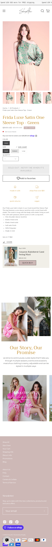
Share (9, 242)
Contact (6, 476)
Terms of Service (9, 483)
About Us (6, 469)
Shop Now (25, 404)
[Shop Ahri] (26, 11)
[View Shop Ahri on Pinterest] (17, 522)
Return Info (7, 455)
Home (5, 108)
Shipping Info (8, 452)
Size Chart (7, 445)
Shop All (6, 442)
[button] (42, 11)
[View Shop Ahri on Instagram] (5, 522)
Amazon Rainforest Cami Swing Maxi (31, 253)
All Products (14, 108)
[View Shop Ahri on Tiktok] (11, 522)
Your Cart (6, 449)
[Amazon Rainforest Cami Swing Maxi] (10, 256)
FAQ (4, 473)
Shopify (23, 535)
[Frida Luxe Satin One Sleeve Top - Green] (9, 98)
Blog (4, 462)
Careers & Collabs (10, 479)
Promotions (7, 459)
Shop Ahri (10, 535)
